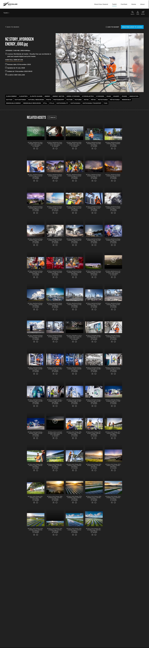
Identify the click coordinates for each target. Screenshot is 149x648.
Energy (47, 96)
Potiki (86, 99)
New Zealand (19, 75)
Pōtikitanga (115, 99)
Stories (133, 4)
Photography (58, 99)
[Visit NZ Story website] (10, 4)
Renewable (126, 99)
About (142, 4)
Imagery (116, 96)
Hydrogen (100, 96)
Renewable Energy (13, 103)
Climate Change (36, 96)
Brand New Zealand (101, 4)
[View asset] (35, 131)
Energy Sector (58, 96)
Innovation (133, 96)
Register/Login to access (132, 27)
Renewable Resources (32, 103)
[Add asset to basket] (37, 149)
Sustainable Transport (92, 103)
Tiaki (106, 103)
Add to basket (113, 27)
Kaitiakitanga (20, 99)
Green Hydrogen (73, 96)
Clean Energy (11, 96)
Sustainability (62, 103)
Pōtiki (93, 99)
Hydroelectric (88, 96)
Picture (69, 99)
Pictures (78, 99)
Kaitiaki (9, 99)
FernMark (124, 4)
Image (108, 96)
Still (45, 103)
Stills (51, 103)
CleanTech (23, 96)
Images (124, 96)
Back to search (12, 27)
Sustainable (75, 103)
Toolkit (114, 4)
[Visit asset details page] (34, 149)
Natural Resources (36, 99)
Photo (48, 99)
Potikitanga (103, 99)
